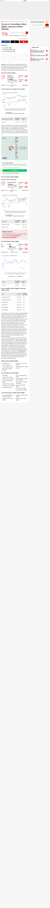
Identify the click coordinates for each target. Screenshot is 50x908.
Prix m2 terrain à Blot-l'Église (8, 51)
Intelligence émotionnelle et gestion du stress (37, 59)
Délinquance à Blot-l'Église (8, 385)
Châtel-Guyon (17, 35)
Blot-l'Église (5, 375)
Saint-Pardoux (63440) (7, 366)
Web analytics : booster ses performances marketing (37, 50)
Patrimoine (5, 21)
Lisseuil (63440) (5, 363)
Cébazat (3, 307)
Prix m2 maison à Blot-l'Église (8, 49)
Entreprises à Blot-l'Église (8, 378)
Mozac (22, 35)
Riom (26, 35)
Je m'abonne (14, 170)
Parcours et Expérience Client (38, 55)
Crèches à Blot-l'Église (21, 388)
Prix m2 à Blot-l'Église (7, 47)
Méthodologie (25, 85)
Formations (35, 47)
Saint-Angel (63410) (6, 365)
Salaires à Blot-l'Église (7, 377)
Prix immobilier (12, 21)
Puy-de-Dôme (19, 21)
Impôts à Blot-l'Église (7, 387)
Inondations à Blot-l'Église (8, 383)
